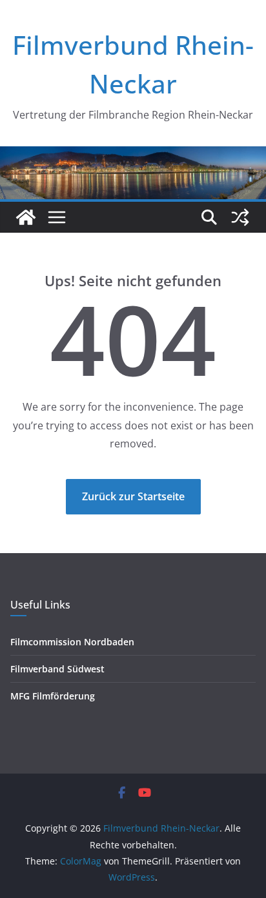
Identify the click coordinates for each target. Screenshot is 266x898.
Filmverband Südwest (57, 669)
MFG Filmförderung (52, 696)
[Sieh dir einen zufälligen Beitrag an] (240, 217)
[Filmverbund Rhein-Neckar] (25, 217)
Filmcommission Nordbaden (72, 642)
